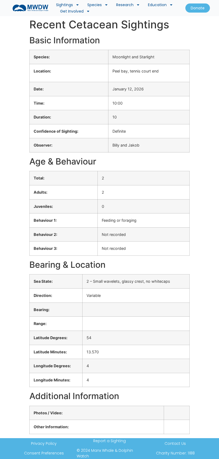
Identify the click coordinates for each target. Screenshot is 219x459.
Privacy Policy (44, 443)
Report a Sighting (109, 440)
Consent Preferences (44, 453)
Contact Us (175, 443)
